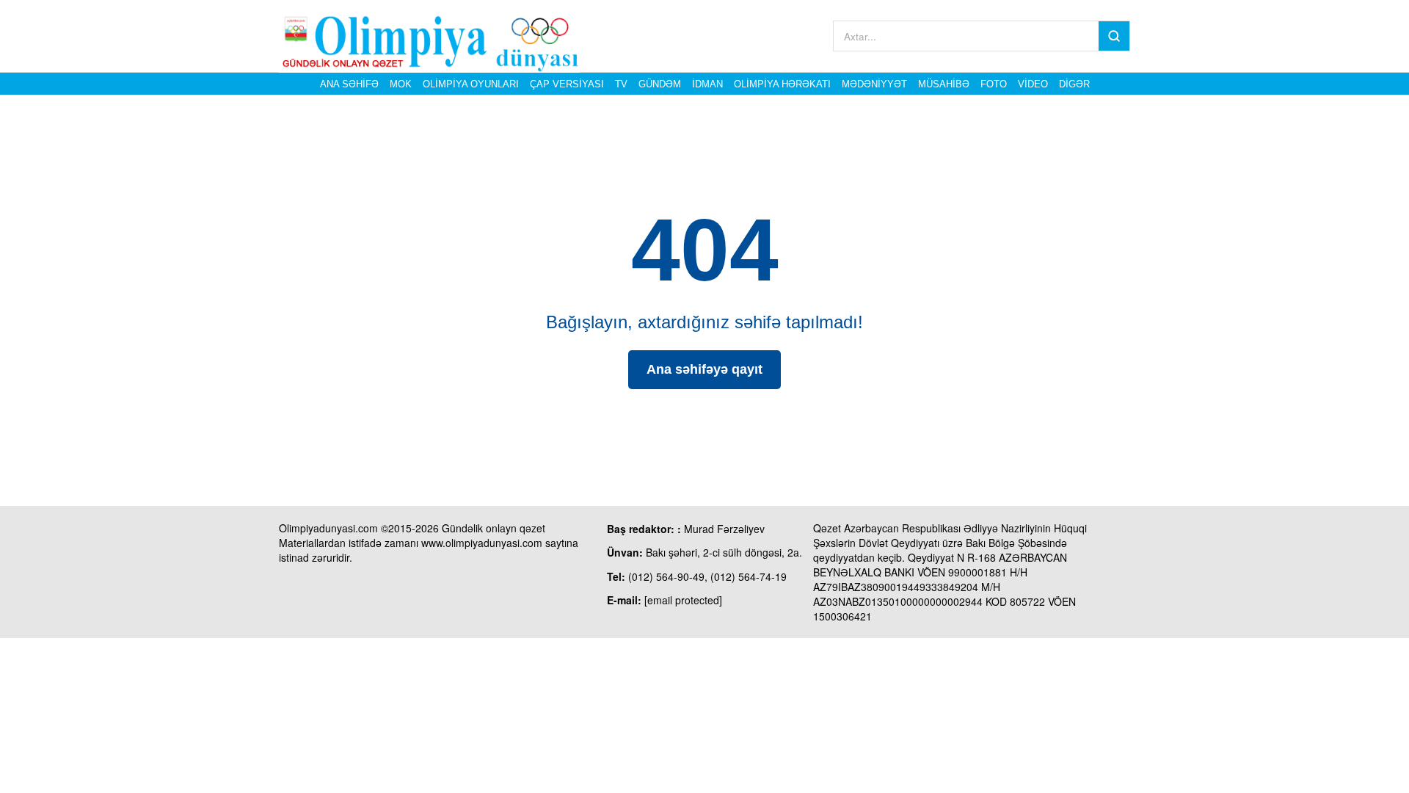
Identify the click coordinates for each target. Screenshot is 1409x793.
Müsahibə (943, 84)
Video (1033, 84)
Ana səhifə (349, 84)
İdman (707, 84)
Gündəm (659, 84)
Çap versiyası (567, 84)
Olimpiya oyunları (471, 84)
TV (621, 84)
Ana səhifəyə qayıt (704, 369)
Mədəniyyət (874, 84)
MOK (401, 84)
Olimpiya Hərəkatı (782, 84)
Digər (1074, 84)
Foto (993, 84)
